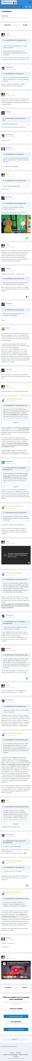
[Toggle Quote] (4, 40)
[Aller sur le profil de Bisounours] (3, 68)
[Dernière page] (30, 25)
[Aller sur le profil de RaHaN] (3, 113)
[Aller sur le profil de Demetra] (3, 149)
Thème (18, 1052)
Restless (20, 706)
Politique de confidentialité (10, 1054)
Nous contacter (23, 1054)
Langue (11, 1052)
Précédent (7, 25)
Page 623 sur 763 (17, 26)
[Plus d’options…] (29, 35)
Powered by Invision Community (16, 1058)
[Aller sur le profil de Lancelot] (3, 198)
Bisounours (21, 118)
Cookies (16, 1056)
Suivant (25, 25)
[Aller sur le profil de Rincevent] (3, 462)
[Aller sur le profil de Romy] (3, 329)
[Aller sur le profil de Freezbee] (3, 304)
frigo (19, 73)
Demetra (20, 40)
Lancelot (20, 512)
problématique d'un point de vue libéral (18, 764)
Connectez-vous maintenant (16, 1029)
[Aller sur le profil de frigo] (3, 35)
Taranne (5, 16)
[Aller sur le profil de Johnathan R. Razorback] (3, 400)
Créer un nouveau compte (16, 1016)
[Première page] (2, 25)
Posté (10, 35)
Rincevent (21, 579)
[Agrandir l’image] (16, 224)
